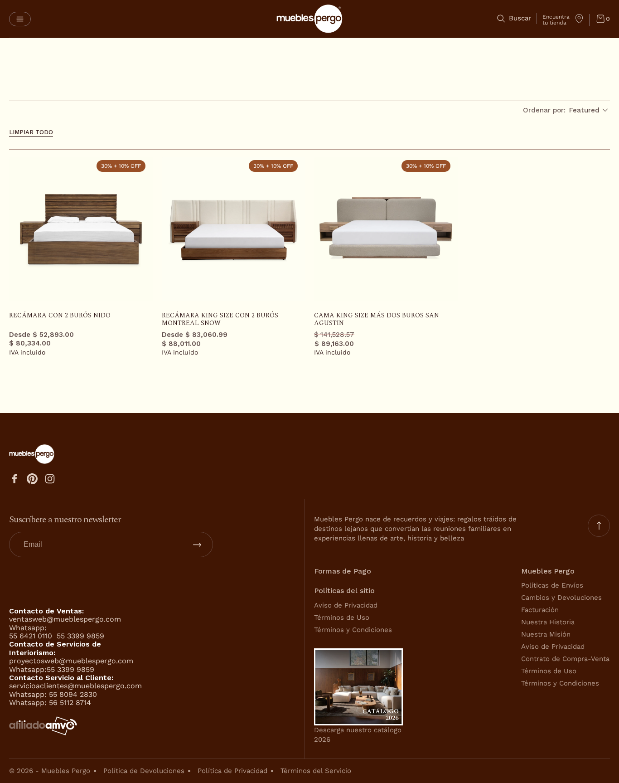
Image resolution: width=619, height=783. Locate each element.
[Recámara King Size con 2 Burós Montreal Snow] (233, 229)
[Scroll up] (598, 525)
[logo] (309, 19)
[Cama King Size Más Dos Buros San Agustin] (386, 229)
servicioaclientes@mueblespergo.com (75, 685)
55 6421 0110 (31, 636)
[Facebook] (14, 478)
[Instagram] (49, 478)
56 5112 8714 (70, 702)
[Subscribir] (197, 544)
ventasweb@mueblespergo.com (65, 619)
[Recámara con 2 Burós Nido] (81, 229)
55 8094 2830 (73, 694)
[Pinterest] (32, 478)
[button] (20, 19)
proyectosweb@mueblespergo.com (71, 661)
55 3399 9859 (80, 636)
